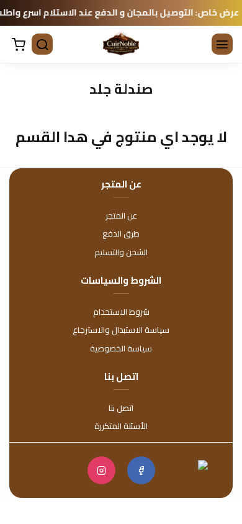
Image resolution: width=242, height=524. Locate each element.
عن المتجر (121, 216)
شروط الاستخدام (121, 312)
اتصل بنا (121, 408)
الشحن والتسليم (121, 252)
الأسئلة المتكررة (121, 426)
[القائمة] (223, 45)
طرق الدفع (121, 234)
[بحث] (43, 45)
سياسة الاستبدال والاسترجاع (121, 330)
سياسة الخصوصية (121, 349)
